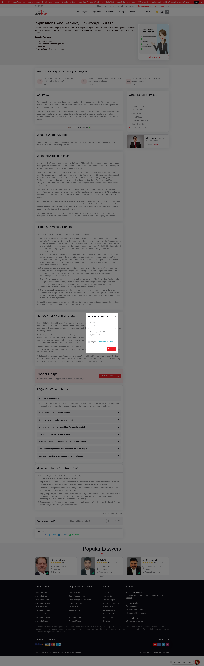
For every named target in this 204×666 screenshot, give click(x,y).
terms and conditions (106, 342)
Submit (111, 349)
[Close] (115, 316)
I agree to (102, 342)
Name (92, 323)
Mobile (102, 332)
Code (92, 332)
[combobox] (92, 334)
